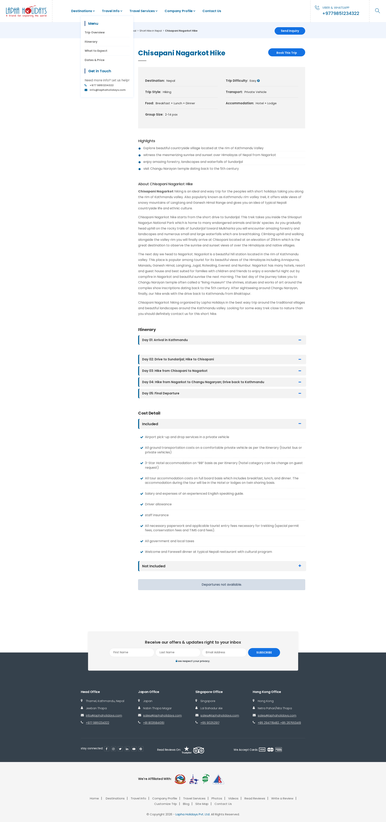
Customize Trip (165, 804)
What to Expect (96, 51)
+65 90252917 (209, 723)
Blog (186, 804)
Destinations (81, 11)
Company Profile (179, 11)
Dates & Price (95, 60)
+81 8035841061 (153, 723)
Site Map (201, 804)
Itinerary (91, 42)
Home (94, 798)
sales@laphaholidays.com (162, 715)
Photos (216, 798)
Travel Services (142, 11)
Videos (233, 798)
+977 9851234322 (97, 723)
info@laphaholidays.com (104, 715)
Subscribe (264, 652)
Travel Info (111, 11)
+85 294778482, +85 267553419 (279, 723)
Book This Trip (286, 53)
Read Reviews (254, 798)
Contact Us (211, 11)
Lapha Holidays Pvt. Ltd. (193, 814)
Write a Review (282, 798)
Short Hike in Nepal (151, 30)
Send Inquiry (290, 31)
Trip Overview (95, 32)
